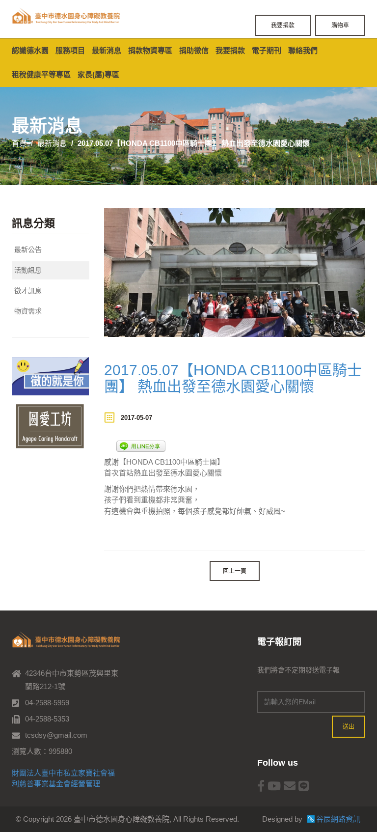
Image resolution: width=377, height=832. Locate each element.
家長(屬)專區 (98, 74)
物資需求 (28, 311)
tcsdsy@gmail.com (56, 735)
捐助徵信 (194, 50)
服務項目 (70, 50)
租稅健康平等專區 (41, 74)
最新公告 (28, 249)
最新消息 (106, 50)
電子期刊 (266, 50)
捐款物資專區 (150, 50)
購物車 (340, 25)
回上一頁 (234, 571)
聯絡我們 (303, 50)
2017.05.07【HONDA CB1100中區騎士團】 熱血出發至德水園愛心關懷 (233, 378)
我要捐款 (283, 25)
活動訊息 (28, 270)
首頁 (19, 143)
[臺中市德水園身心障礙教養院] (65, 16)
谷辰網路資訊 (338, 819)
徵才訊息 (28, 291)
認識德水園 (30, 50)
